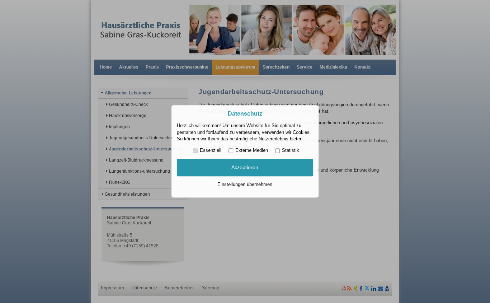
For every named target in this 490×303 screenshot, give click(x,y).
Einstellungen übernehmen (244, 184)
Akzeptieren (244, 167)
